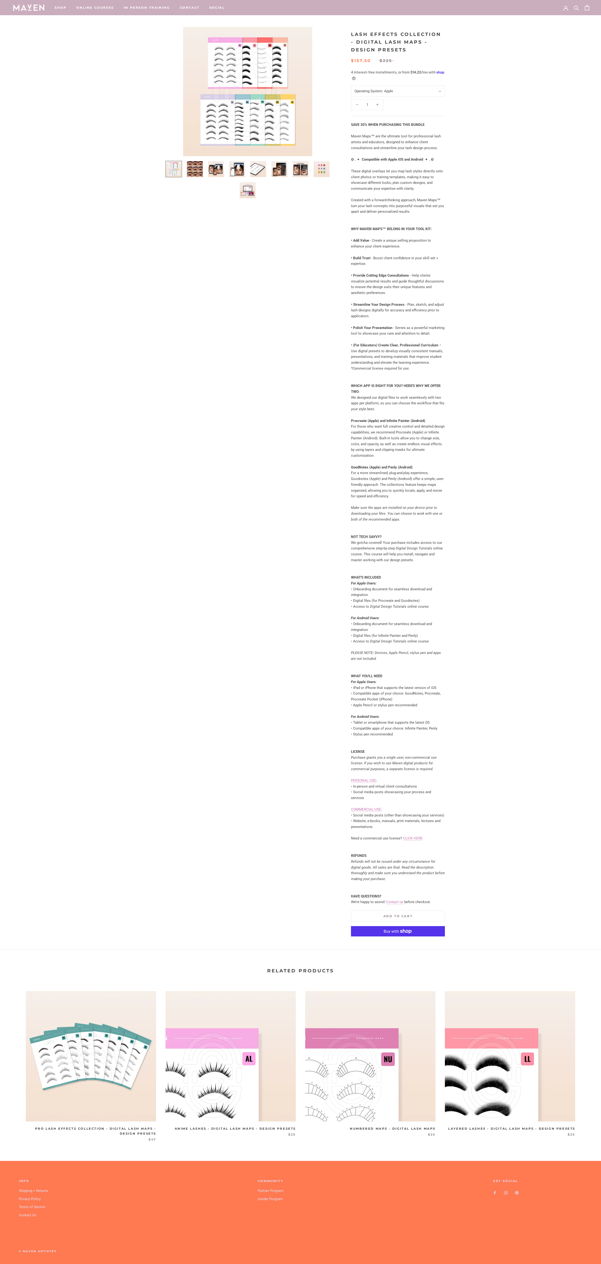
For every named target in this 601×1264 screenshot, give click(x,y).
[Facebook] (495, 1192)
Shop (60, 7)
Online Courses (95, 7)
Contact (190, 7)
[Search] (576, 7)
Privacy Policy (30, 1199)
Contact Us (27, 1215)
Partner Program (270, 1191)
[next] (586, 1061)
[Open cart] (587, 7)
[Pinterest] (517, 1192)
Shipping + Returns (33, 1191)
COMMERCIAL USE (366, 809)
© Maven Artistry (38, 1251)
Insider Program (270, 1199)
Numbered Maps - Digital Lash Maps (392, 1128)
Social (217, 7)
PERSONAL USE (363, 780)
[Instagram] (506, 1192)
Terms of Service (32, 1207)
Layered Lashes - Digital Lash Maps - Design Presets (511, 1128)
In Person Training (147, 7)
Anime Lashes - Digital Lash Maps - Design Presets (235, 1128)
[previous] (14, 1061)
